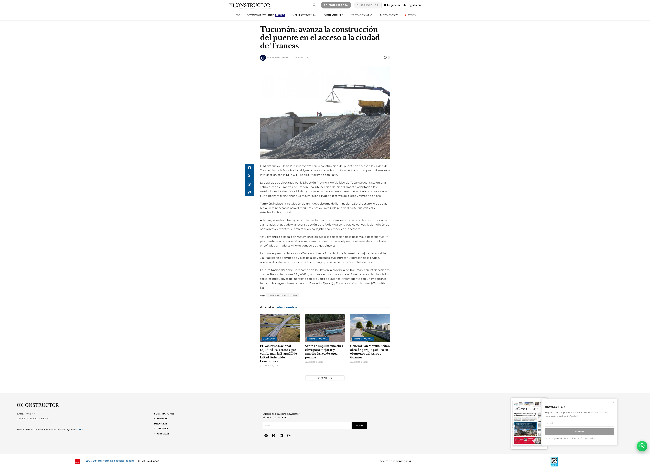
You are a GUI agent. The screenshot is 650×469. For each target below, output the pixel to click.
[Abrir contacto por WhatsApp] (642, 446)
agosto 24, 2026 (270, 366)
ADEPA (79, 429)
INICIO (236, 15)
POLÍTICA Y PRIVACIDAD (396, 461)
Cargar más (325, 378)
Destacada (269, 339)
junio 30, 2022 (301, 57)
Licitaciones (389, 15)
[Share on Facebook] (249, 168)
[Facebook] (266, 435)
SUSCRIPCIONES (367, 5)
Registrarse (413, 5)
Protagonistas (361, 15)
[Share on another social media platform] (249, 192)
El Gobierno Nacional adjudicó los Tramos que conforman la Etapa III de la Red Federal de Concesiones (278, 353)
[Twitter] (273, 435)
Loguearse (393, 5)
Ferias (412, 15)
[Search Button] (314, 5)
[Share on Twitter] (249, 176)
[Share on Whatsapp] (249, 184)
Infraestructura (303, 15)
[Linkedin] (281, 435)
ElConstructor (280, 57)
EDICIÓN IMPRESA (336, 5)
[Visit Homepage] (250, 5)
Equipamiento (334, 15)
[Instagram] (289, 435)
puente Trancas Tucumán (283, 295)
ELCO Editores (94, 460)
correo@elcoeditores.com (118, 460)
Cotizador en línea (265, 15)
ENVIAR (579, 431)
